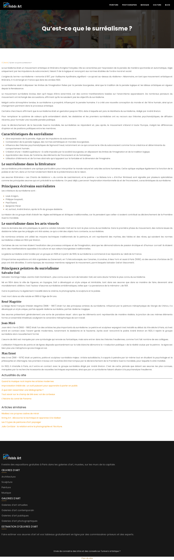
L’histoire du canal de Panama (16, 398)
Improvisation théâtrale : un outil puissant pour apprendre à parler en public (40, 385)
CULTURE (157, 5)
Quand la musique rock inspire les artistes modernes (28, 381)
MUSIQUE (145, 5)
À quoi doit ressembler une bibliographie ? (22, 390)
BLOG (167, 5)
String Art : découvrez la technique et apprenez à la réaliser (31, 417)
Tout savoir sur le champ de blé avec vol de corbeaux (28, 394)
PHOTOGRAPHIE (129, 5)
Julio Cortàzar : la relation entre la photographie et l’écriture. (32, 426)
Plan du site (87, 558)
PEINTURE (113, 5)
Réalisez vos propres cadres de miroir (20, 413)
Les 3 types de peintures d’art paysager (21, 422)
